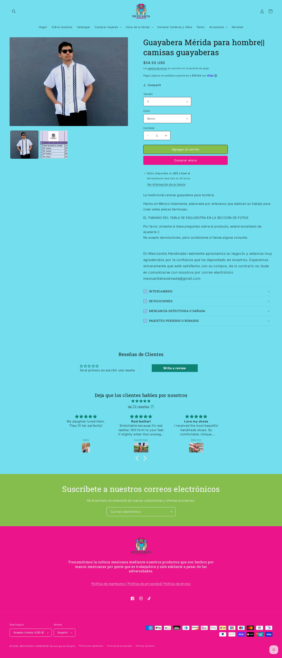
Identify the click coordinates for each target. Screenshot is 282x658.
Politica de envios (177, 584)
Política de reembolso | (109, 584)
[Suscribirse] (171, 511)
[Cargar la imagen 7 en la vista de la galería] (54, 144)
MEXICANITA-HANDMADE (34, 646)
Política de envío (145, 646)
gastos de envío (157, 68)
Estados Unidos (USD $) (29, 632)
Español (63, 632)
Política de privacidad (119, 646)
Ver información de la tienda (166, 184)
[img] (141, 401)
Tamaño (148, 93)
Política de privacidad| (145, 584)
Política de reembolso (91, 646)
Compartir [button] (154, 85)
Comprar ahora (185, 160)
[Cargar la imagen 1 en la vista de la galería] (24, 144)
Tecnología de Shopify (62, 646)
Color (146, 110)
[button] (14, 11)
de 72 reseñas (138, 406)
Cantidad (148, 127)
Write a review (174, 368)
